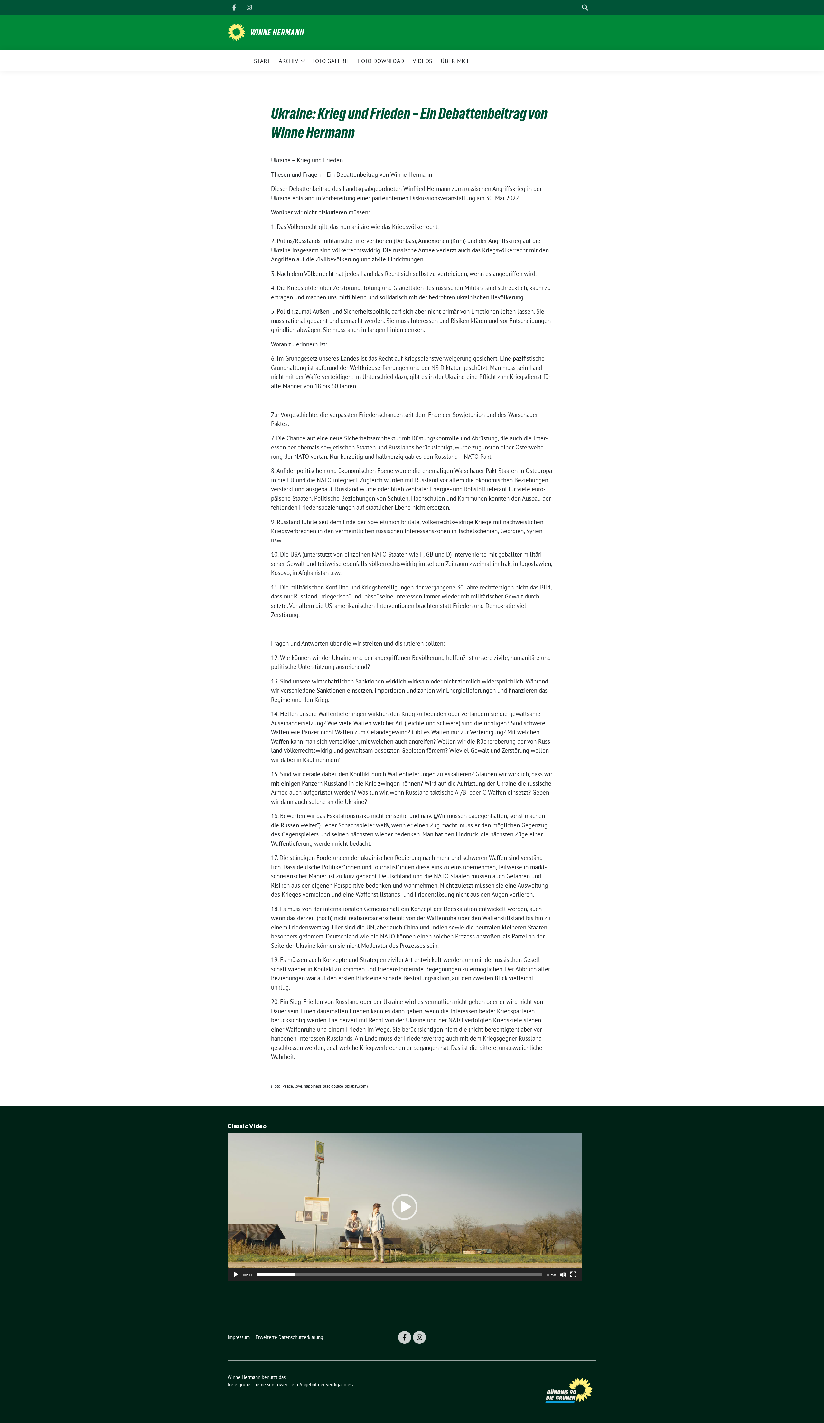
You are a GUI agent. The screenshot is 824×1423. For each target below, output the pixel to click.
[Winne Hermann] (236, 31)
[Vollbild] (573, 1274)
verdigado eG (339, 1384)
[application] (405, 1207)
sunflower (277, 1384)
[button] (404, 1207)
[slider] (399, 1274)
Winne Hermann (277, 32)
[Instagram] (249, 7)
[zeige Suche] (585, 7)
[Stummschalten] (563, 1274)
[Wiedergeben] (236, 1274)
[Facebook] (234, 7)
